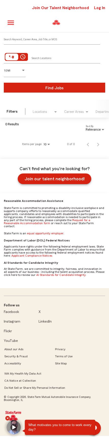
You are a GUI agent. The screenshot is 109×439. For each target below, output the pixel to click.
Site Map (61, 363)
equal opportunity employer (45, 233)
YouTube (11, 341)
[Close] (7, 418)
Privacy (60, 349)
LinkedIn (45, 321)
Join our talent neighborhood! (55, 179)
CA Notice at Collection (20, 380)
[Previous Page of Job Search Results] (88, 144)
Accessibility (12, 363)
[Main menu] (11, 22)
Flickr (8, 331)
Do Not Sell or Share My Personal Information (34, 387)
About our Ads (13, 349)
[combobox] (52, 38)
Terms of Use (63, 356)
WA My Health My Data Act (22, 373)
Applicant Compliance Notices (31, 255)
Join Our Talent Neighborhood (60, 8)
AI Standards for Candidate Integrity (60, 274)
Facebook (11, 312)
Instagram (12, 321)
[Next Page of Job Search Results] (98, 144)
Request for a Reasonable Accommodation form (47, 222)
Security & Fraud (16, 356)
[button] (14, 427)
